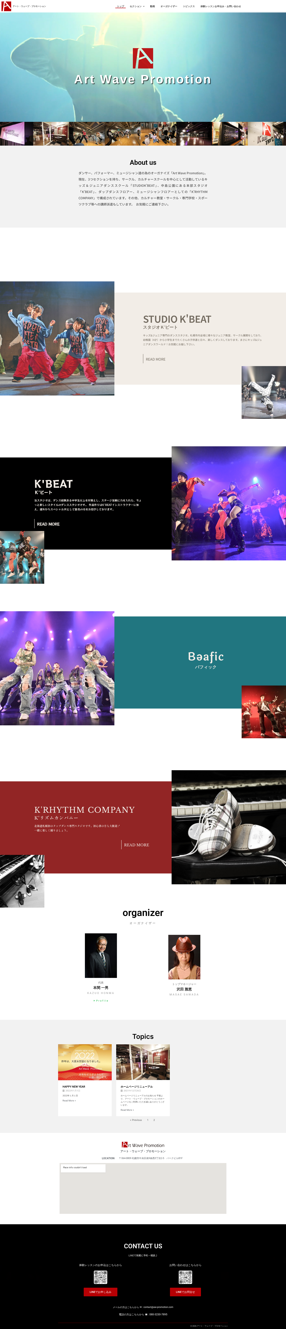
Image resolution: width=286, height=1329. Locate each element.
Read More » (69, 1100)
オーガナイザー (169, 6)
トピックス (189, 6)
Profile (102, 1000)
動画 (152, 6)
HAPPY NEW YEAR (74, 1086)
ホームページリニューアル (137, 1086)
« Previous (136, 1119)
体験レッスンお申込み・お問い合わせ (220, 6)
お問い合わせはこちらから (185, 1265)
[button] (137, 6)
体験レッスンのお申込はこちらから (100, 1265)
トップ (120, 6)
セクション (136, 6)
